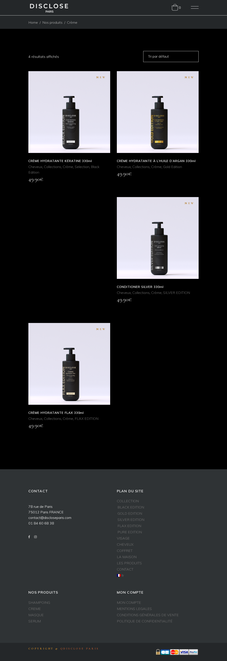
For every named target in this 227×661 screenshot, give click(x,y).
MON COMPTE (129, 602)
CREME (34, 608)
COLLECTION (128, 501)
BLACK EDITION (130, 507)
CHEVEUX (125, 544)
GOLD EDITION (129, 513)
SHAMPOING (39, 602)
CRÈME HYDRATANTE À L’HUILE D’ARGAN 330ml (156, 161)
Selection (82, 166)
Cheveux (35, 166)
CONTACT (125, 569)
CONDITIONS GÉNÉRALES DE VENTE (148, 615)
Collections (52, 166)
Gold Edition (172, 166)
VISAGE (123, 538)
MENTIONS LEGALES (134, 608)
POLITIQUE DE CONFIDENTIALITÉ (144, 621)
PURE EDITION (129, 532)
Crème (68, 166)
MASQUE (36, 615)
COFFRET (125, 550)
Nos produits (52, 22)
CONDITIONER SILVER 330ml (140, 287)
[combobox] (171, 56)
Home (33, 22)
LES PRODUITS (129, 563)
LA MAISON (127, 557)
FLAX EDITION (86, 418)
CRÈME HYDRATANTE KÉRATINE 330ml (60, 161)
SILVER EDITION (176, 292)
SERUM (34, 621)
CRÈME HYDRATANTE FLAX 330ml (56, 413)
